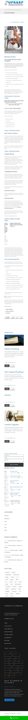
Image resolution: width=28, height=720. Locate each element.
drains (17, 579)
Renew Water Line (8, 628)
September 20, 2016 (11, 362)
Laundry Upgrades (11, 424)
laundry (7, 588)
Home (5, 9)
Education (6, 515)
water (7, 596)
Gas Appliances (7, 637)
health (7, 584)
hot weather (8, 586)
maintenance (13, 588)
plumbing (7, 591)
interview (14, 586)
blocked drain (8, 574)
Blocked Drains (7, 643)
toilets (7, 593)
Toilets (5, 623)
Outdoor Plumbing (11, 349)
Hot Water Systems (8, 634)
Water (5, 530)
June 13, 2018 (16, 22)
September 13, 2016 (11, 385)
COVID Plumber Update (15, 476)
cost (17, 577)
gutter (20, 581)
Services (13, 9)
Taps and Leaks (8, 625)
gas (16, 581)
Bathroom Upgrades (10, 311)
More (7, 365)
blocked (13, 572)
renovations (14, 591)
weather (11, 596)
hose (11, 584)
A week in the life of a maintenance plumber (15, 501)
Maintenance (7, 518)
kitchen (20, 586)
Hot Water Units (13, 471)
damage (11, 579)
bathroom (7, 572)
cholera (12, 577)
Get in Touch (9, 700)
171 (13, 317)
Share (8, 317)
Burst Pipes (8, 313)
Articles (7, 395)
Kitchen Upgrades (9, 309)
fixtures (11, 581)
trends (12, 593)
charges (7, 577)
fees (6, 581)
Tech (5, 524)
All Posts (9, 9)
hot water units (18, 584)
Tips (5, 527)
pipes (20, 588)
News (5, 521)
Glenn (22, 22)
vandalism (18, 593)
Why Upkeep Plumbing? (14, 372)
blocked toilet (16, 574)
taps (20, 591)
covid (7, 579)
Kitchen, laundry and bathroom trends (14, 493)
